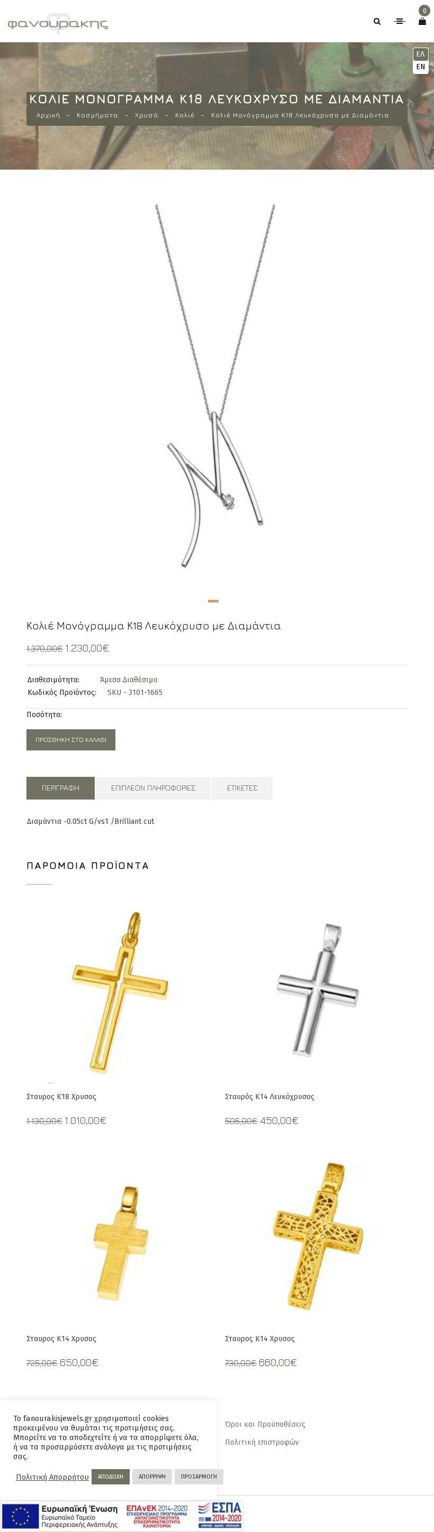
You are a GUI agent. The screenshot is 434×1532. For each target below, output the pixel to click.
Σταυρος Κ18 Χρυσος (61, 1096)
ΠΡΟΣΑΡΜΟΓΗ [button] (199, 1476)
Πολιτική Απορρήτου (52, 1477)
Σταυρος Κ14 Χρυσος (61, 1338)
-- (399, 21)
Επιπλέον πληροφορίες (153, 787)
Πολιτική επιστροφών (262, 1442)
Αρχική (48, 115)
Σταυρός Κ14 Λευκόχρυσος (269, 1096)
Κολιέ (185, 115)
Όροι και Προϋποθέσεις (265, 1424)
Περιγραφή (60, 787)
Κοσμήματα (98, 115)
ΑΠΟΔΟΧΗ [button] (110, 1476)
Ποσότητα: (44, 714)
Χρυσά (147, 115)
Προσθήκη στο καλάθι (70, 740)
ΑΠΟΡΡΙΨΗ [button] (152, 1476)
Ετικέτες (242, 787)
